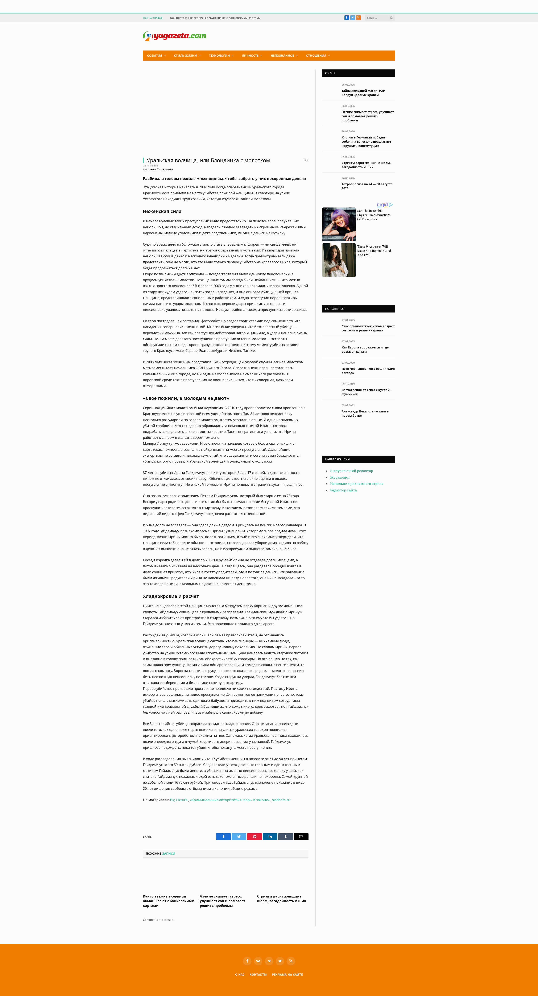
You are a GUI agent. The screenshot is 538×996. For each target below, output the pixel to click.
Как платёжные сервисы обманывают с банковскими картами (215, 18)
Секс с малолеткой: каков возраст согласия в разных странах (368, 328)
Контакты (258, 974)
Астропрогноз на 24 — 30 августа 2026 (367, 186)
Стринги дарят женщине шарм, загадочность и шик (281, 898)
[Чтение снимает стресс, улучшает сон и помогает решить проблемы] (225, 877)
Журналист (340, 477)
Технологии (219, 55)
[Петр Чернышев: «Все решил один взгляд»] (330, 367)
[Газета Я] (174, 36)
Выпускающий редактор (351, 471)
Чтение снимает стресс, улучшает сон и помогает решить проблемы (222, 901)
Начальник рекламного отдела (356, 483)
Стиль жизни (185, 55)
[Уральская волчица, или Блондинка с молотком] (226, 110)
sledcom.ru (281, 799)
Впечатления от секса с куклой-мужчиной (366, 392)
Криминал (149, 169)
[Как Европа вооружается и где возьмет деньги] (330, 346)
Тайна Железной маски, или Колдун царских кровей (363, 93)
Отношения (316, 55)
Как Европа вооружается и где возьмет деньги (365, 349)
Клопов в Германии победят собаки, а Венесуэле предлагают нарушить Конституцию (366, 141)
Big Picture (178, 799)
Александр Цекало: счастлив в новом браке (365, 413)
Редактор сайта (343, 490)
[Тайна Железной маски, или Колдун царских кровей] (330, 89)
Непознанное (282, 55)
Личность (250, 55)
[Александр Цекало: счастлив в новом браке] (330, 410)
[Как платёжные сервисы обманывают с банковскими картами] (168, 877)
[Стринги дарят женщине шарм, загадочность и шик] (283, 877)
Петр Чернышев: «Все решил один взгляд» (368, 371)
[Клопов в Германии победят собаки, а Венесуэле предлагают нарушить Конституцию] (330, 136)
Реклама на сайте (287, 974)
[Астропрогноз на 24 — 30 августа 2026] (330, 183)
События (154, 55)
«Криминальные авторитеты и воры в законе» (230, 799)
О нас (240, 974)
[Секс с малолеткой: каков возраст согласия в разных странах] (330, 325)
